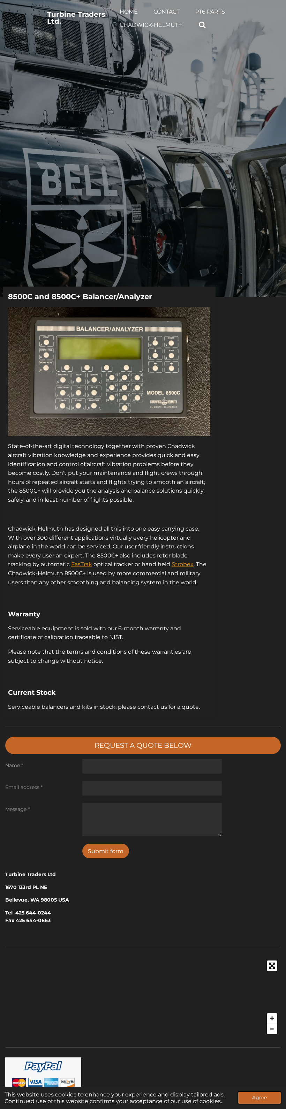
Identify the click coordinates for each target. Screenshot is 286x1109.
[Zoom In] (272, 1018)
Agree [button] (259, 1097)
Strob (183, 564)
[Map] (143, 997)
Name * (14, 765)
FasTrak (81, 564)
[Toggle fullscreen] (272, 965)
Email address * (24, 787)
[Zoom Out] (272, 1029)
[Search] (202, 25)
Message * (17, 809)
